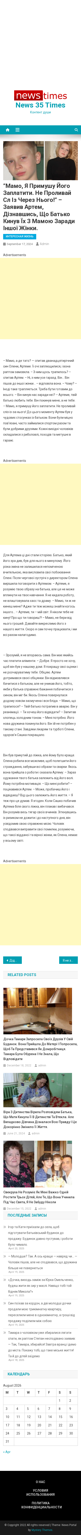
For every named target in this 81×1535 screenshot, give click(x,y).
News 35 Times (40, 105)
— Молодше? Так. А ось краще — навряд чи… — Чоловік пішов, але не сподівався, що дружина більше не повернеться (42, 1262)
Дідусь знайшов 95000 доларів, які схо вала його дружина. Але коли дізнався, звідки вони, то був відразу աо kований (15, 960)
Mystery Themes (42, 1530)
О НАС (40, 1482)
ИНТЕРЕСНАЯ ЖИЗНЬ (20, 236)
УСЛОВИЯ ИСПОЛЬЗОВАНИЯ (40, 1492)
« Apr (7, 1452)
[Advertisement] (40, 43)
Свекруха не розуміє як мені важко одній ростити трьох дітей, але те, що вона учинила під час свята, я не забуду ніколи (38, 1197)
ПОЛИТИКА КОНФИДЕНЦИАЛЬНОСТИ (40, 1505)
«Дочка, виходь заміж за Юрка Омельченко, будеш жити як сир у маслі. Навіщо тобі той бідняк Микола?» (41, 1285)
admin (44, 244)
